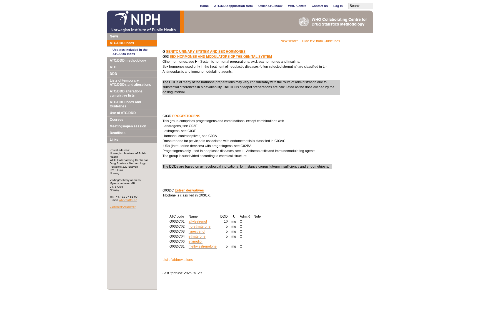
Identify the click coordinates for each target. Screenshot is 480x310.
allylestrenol (198, 221)
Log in (338, 5)
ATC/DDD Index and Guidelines (125, 104)
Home (204, 5)
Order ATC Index (270, 5)
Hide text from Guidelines (321, 41)
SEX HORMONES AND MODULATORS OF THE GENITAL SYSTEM (221, 57)
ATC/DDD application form (233, 5)
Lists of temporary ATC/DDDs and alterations (130, 83)
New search (290, 41)
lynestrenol (197, 231)
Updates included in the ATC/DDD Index (130, 52)
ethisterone (197, 236)
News (114, 36)
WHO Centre (297, 5)
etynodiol (195, 241)
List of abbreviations (177, 260)
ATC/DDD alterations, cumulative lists (126, 93)
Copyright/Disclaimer (123, 206)
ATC (113, 67)
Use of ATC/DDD (123, 113)
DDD (113, 74)
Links (114, 140)
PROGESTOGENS (186, 116)
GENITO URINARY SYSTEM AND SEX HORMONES (206, 52)
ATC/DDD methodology (128, 60)
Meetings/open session (128, 126)
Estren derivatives (189, 190)
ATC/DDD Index (122, 43)
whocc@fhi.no (128, 199)
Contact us (320, 5)
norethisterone (200, 226)
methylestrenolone (203, 246)
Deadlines (118, 133)
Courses (116, 120)
